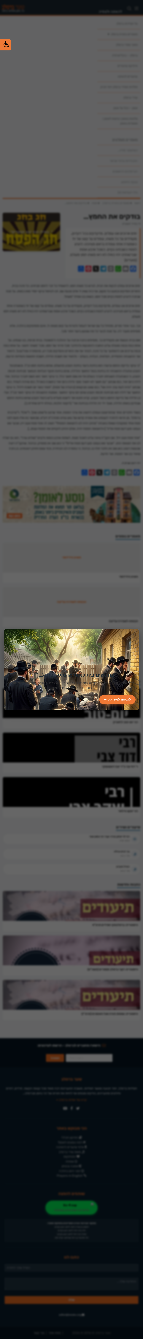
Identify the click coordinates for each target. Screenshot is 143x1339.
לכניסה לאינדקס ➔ (117, 699)
